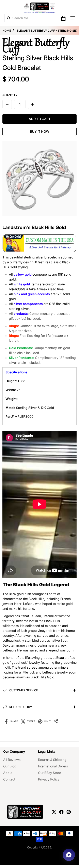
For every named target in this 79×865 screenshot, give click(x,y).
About (7, 773)
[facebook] (61, 812)
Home (6, 30)
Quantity (9, 95)
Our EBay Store (49, 773)
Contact (9, 779)
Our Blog (9, 766)
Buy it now (39, 131)
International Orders (53, 766)
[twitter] (54, 812)
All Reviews (11, 760)
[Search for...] (8, 18)
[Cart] (63, 18)
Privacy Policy (49, 779)
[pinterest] (68, 812)
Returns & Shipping (52, 760)
